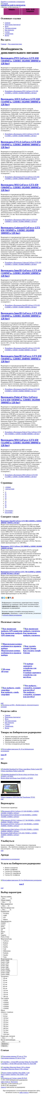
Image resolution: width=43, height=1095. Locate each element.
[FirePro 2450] (9, 966)
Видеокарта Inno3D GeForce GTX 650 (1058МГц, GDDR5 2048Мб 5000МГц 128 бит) (21, 359)
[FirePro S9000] (9, 974)
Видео (7, 35)
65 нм (5, 984)
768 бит (5, 1032)
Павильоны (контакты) (12, 24)
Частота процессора (7, 908)
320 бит (5, 1024)
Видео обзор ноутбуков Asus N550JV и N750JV (17, 778)
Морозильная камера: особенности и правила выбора (11, 653)
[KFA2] (5, 927)
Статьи (7, 32)
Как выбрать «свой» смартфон (10, 693)
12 (5, 494)
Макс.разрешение (7, 904)
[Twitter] (4, 597)
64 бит (5, 1016)
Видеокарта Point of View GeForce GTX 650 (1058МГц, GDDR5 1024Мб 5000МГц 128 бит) (20, 400)
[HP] (5, 930)
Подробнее (21, 92)
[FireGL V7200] (9, 962)
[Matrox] (5, 932)
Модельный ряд (6, 939)
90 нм (5, 988)
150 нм (5, 994)
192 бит (5, 1020)
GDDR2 (6, 1002)
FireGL (5, 945)
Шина (3, 1010)
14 (5, 498)
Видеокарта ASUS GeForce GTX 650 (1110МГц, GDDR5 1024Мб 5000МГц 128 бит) (20, 102)
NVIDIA (6, 913)
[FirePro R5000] (9, 969)
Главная (7, 23)
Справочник (9, 33)
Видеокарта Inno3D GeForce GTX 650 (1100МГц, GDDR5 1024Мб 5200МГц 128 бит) (21, 273)
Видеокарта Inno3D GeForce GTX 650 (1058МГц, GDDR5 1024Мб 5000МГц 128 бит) (21, 316)
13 (5, 496)
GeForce (6, 941)
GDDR (5, 1000)
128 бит (5, 1018)
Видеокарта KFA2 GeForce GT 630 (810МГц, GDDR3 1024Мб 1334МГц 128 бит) (19, 816)
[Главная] (4, 3)
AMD (5, 915)
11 (5, 492)
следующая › (9, 511)
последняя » (9, 512)
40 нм (5, 980)
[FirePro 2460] (9, 967)
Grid (4, 949)
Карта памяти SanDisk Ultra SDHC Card (14, 1074)
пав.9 (21, 884)
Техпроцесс (5, 976)
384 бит (5, 1026)
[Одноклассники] (6, 597)
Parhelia (5, 953)
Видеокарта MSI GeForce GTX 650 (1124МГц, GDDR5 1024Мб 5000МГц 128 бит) (20, 443)
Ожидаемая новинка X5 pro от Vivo (13, 1058)
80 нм (5, 986)
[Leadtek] (5, 923)
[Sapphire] (5, 935)
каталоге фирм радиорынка (12, 615)
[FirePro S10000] (9, 971)
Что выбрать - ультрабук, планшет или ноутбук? (32, 694)
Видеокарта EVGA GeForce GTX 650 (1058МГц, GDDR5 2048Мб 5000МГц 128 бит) (21, 145)
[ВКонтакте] (2, 597)
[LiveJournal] (11, 597)
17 (5, 503)
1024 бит (6, 1034)
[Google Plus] (13, 597)
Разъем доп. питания (8, 1036)
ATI (4, 917)
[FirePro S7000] (9, 973)
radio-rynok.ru (5, 1082)
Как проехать (9, 30)
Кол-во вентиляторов (8, 1040)
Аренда (3, 1087)
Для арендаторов (10, 28)
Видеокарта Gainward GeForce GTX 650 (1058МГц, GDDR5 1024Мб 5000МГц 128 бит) (20, 230)
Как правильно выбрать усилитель (31, 634)
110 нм (5, 990)
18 (5, 505)
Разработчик (5, 911)
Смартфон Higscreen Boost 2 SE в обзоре (14, 1069)
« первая (8, 487)
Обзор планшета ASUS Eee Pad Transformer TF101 (18, 797)
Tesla (4, 957)
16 (5, 501)
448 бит (5, 1028)
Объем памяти (6, 900)
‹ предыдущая (9, 489)
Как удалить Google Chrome (31, 652)
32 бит (5, 1014)
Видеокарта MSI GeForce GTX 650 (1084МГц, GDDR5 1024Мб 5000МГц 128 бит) (20, 187)
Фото (6, 26)
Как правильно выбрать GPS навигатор (12, 634)
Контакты (14, 1082)
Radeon (5, 943)
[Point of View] (5, 937)
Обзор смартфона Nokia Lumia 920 (12, 771)
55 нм (5, 982)
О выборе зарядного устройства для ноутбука (32, 675)
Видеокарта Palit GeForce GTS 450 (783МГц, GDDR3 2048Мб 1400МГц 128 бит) (19, 834)
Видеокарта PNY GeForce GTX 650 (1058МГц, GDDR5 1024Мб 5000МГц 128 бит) (20, 61)
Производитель (6, 921)
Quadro (5, 955)
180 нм (5, 996)
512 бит (5, 1030)
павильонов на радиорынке (10, 859)
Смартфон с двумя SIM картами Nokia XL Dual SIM (18, 1063)
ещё (2, 703)
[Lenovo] (5, 925)
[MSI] (5, 933)
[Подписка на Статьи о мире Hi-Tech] (14, 1078)
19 (5, 507)
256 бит (5, 1022)
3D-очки (4, 671)
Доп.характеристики (15, 44)
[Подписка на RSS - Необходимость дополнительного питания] (21, 707)
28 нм (5, 978)
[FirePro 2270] (9, 964)
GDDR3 (6, 1004)
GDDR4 (6, 1006)
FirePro (5, 947)
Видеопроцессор (6, 959)
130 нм (5, 992)
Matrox (5, 919)
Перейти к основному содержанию (13, 2)
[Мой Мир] (9, 597)
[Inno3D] (5, 928)
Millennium (6, 951)
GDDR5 (6, 1008)
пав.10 (3, 755)
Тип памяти (5, 998)
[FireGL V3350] (9, 961)
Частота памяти (6, 896)
